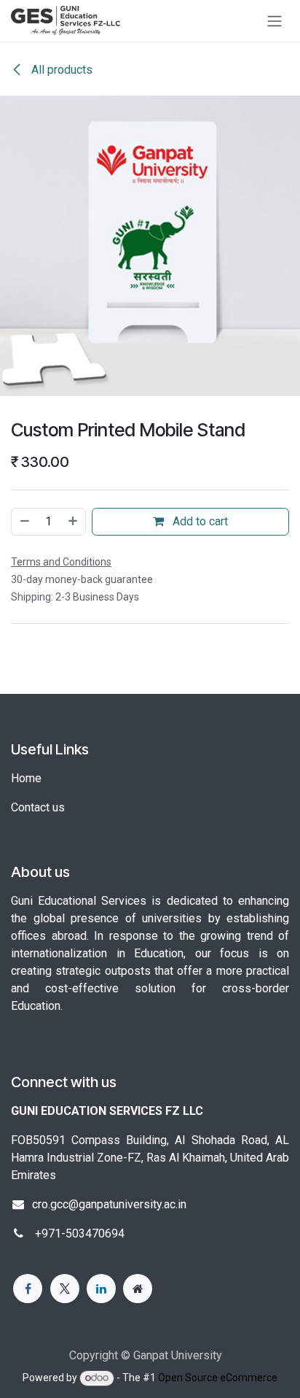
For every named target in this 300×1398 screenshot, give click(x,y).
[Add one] (73, 522)
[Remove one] (24, 522)
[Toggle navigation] (274, 21)
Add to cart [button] (199, 521)
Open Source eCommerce (217, 1377)
